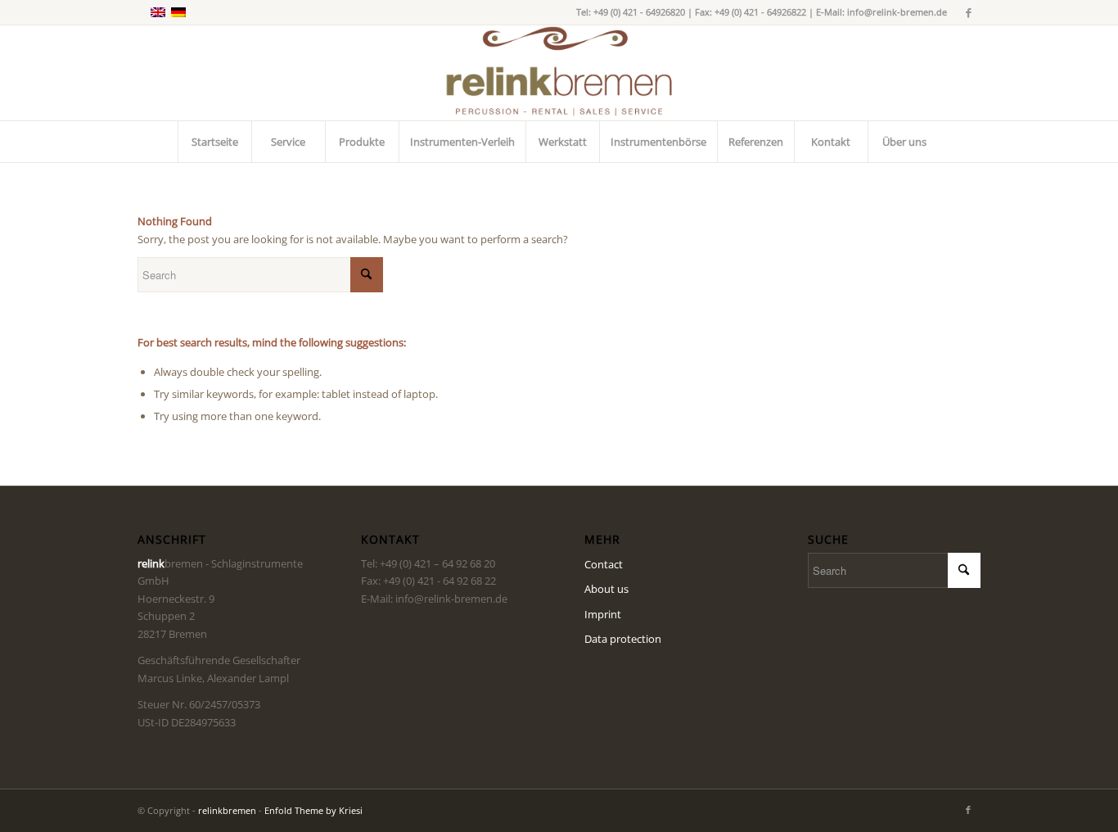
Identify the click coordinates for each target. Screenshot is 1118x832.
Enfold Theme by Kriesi (313, 810)
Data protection (622, 638)
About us (606, 588)
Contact (603, 564)
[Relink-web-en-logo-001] (559, 72)
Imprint (602, 614)
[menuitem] (214, 141)
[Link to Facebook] (968, 12)
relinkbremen (227, 810)
